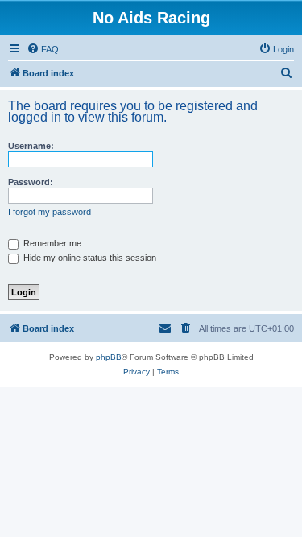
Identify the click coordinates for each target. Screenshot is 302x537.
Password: (30, 182)
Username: (31, 146)
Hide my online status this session (88, 257)
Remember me (51, 243)
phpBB (109, 357)
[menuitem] (43, 49)
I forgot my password (49, 212)
